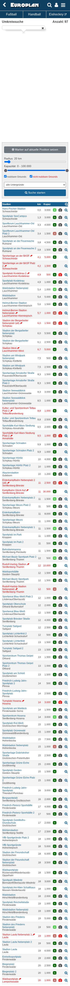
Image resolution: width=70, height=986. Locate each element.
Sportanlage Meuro (12, 520)
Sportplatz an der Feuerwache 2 (19, 248)
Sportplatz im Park (12, 534)
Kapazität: (17, 166)
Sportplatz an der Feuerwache (18, 241)
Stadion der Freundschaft (15, 852)
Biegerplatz (8, 964)
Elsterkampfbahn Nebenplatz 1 (18, 527)
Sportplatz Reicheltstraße (15, 902)
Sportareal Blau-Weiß (13, 611)
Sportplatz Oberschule (14, 604)
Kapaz (47, 204)
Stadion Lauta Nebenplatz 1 (17, 934)
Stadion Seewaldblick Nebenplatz (13, 399)
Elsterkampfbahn (11, 512)
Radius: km (13, 158)
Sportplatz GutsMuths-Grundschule (14, 821)
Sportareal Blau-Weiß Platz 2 (17, 596)
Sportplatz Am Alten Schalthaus (18, 887)
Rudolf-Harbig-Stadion (14, 564)
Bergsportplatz (10, 798)
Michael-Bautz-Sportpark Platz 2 (19, 557)
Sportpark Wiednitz (12, 880)
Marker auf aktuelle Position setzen (36, 149)
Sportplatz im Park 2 (13, 542)
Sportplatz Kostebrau (13, 280)
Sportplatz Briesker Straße (16, 618)
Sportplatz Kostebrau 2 (14, 273)
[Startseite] (24, 7)
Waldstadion (9, 295)
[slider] (6, 171)
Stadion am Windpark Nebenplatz (13, 357)
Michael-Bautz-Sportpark (15, 579)
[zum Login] (4, 5)
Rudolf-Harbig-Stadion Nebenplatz (14, 588)
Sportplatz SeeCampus (14, 216)
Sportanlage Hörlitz (12, 458)
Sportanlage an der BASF (15, 255)
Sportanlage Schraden (14, 443)
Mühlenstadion (10, 830)
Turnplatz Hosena (11, 701)
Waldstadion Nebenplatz (15, 288)
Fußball (11, 14)
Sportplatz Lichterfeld (13, 641)
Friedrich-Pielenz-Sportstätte (17, 805)
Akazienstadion (10, 472)
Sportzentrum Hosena (13, 715)
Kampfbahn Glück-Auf (13, 490)
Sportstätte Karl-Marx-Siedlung (18, 425)
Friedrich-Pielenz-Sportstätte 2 (18, 812)
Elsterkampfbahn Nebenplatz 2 (18, 497)
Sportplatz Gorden (12, 770)
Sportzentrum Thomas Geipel (17, 655)
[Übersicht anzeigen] (66, 204)
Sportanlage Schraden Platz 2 (18, 450)
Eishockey (56, 14)
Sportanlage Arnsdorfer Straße (18, 373)
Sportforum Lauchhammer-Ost (18, 223)
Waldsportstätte (10, 571)
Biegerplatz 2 (9, 971)
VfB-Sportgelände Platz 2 (15, 837)
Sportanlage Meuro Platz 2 (16, 505)
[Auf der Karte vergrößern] (66, 210)
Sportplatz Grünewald (13, 730)
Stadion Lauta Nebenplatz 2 (17, 942)
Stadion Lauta (9, 949)
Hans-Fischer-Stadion (13, 208)
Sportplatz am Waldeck (14, 708)
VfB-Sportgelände (11, 845)
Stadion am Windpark (13, 365)
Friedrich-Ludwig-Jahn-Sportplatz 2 (14, 682)
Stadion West (9, 348)
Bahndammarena (11, 549)
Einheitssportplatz (11, 956)
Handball (34, 14)
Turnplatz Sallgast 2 (12, 648)
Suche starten (36, 192)
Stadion (6, 204)
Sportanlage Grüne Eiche (15, 763)
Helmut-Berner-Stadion (14, 303)
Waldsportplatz (10, 870)
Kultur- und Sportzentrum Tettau (19, 418)
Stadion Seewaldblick (13, 390)
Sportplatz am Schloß (13, 673)
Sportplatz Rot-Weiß (13, 723)
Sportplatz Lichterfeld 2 (14, 633)
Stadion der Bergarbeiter (15, 340)
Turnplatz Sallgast (11, 626)
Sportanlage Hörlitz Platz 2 (16, 465)
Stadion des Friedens (13, 917)
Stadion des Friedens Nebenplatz (13, 926)
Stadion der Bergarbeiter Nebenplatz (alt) (15, 322)
